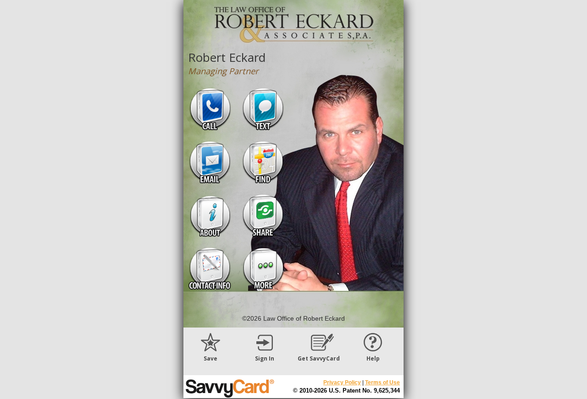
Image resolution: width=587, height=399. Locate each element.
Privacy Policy (342, 382)
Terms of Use (382, 382)
